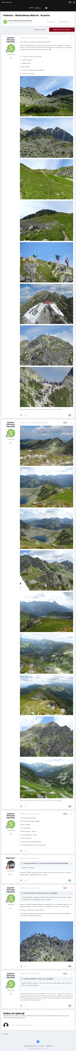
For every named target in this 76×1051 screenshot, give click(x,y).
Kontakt (41, 1046)
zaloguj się (63, 1016)
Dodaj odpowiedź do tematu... (23, 1025)
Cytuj (25, 415)
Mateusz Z (10, 858)
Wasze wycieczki (25, 22)
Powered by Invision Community (38, 1048)
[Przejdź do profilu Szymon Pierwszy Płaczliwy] (5, 22)
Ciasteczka (49, 1046)
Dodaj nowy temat (40, 29)
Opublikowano (29, 38)
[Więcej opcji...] (71, 38)
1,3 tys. (12, 874)
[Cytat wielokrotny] (21, 415)
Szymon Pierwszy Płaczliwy (22, 20)
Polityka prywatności (30, 1046)
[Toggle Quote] (22, 863)
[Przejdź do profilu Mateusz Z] (11, 865)
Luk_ (44, 978)
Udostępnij (51, 22)
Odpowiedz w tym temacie (62, 29)
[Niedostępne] (46, 96)
